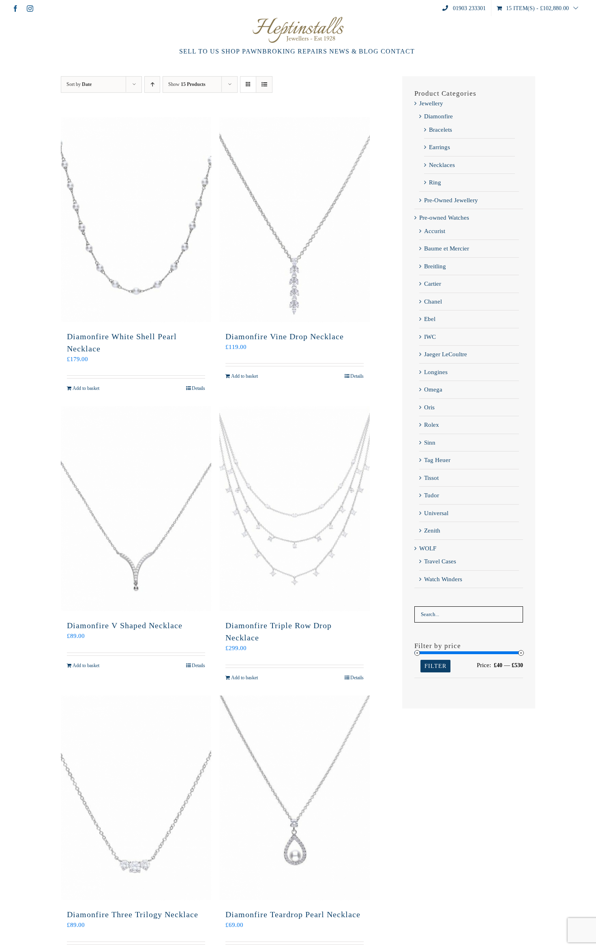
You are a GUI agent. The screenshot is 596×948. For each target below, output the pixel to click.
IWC (430, 337)
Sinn (429, 442)
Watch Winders (443, 579)
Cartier (432, 283)
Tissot (431, 478)
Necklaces (442, 165)
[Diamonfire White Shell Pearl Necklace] (136, 219)
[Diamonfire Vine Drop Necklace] (294, 219)
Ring (435, 182)
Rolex (431, 425)
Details (198, 388)
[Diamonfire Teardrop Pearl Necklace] (294, 798)
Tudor (431, 495)
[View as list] (264, 84)
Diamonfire (438, 116)
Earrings (439, 147)
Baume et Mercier (446, 248)
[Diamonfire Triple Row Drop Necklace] (294, 508)
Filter (435, 666)
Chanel (433, 301)
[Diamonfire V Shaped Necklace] (136, 508)
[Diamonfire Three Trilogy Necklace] (136, 798)
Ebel (429, 319)
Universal (436, 513)
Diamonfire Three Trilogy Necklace (132, 914)
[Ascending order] (152, 84)
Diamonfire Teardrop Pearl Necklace (292, 914)
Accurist (434, 231)
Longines (436, 372)
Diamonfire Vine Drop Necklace (284, 336)
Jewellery (431, 103)
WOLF (427, 548)
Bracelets (440, 129)
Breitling (435, 266)
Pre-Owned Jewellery (451, 200)
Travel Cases (440, 561)
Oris (429, 407)
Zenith (432, 530)
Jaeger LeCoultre (445, 354)
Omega (433, 389)
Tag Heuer (437, 460)
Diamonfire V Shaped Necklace (124, 625)
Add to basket (86, 388)
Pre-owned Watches (444, 217)
